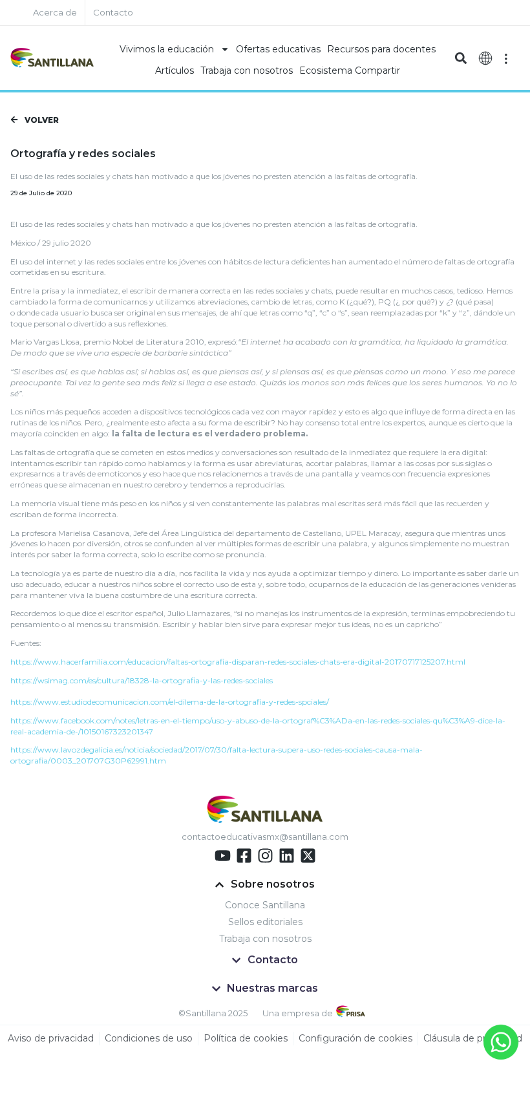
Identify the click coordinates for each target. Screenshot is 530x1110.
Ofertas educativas (278, 49)
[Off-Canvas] (506, 58)
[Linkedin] (287, 856)
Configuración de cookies (355, 1038)
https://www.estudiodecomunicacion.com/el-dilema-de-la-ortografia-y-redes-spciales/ (169, 702)
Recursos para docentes (381, 49)
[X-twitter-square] (308, 856)
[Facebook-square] (244, 856)
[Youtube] (223, 856)
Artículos (174, 70)
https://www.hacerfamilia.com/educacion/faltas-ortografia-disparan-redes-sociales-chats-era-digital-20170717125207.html (237, 662)
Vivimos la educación (167, 49)
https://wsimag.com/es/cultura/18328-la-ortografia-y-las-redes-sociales (141, 680)
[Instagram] (265, 856)
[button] (460, 58)
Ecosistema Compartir (349, 70)
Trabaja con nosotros (246, 70)
